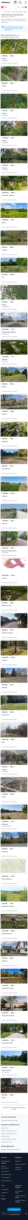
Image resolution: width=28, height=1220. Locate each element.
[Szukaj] (2, 7)
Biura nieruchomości (6, 1174)
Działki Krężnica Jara (6, 1142)
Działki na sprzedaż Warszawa (9, 1133)
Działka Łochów (5, 1136)
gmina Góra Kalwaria (17, 11)
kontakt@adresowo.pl (15, 1214)
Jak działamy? (5, 1189)
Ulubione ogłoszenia (6, 1180)
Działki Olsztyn (5, 1128)
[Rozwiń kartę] (25, 63)
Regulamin (18, 1161)
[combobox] (10, 7)
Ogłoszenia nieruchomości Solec (9, 1120)
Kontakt (3, 1198)
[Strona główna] (6, 2)
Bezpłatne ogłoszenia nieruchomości (10, 1149)
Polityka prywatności (20, 1164)
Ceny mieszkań (5, 1171)
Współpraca (4, 1192)
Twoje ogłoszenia (5, 1177)
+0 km (18, 7)
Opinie (3, 1195)
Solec (25, 11)
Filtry (24, 7)
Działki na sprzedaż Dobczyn (8, 1130)
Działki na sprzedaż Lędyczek (9, 1139)
